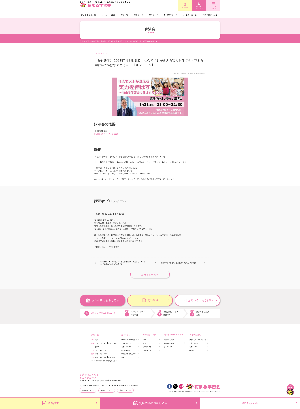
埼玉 (105, 343)
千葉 (101, 343)
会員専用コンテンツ (213, 7)
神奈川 (110, 343)
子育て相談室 (193, 343)
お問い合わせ (250, 403)
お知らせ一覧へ (150, 274)
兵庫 (105, 354)
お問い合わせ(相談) (200, 300)
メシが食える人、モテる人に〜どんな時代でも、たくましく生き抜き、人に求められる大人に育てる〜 (122, 263)
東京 (96, 343)
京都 (96, 354)
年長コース (153, 15)
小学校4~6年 (147, 350)
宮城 (96, 340)
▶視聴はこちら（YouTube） (106, 134)
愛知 (96, 350)
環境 (122, 357)
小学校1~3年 (147, 347)
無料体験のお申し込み (199, 7)
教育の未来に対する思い (129, 340)
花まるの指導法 (126, 347)
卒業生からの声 (169, 343)
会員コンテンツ (125, 390)
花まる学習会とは (88, 15)
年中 (144, 340)
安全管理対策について (97, 386)
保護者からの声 (169, 340)
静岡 (101, 350)
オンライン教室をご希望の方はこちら (103, 361)
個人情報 (83, 386)
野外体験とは (125, 350)
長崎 (113, 357)
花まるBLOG (193, 347)
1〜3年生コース (170, 15)
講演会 (191, 350)
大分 (101, 357)
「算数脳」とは (126, 343)
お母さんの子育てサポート (197, 340)
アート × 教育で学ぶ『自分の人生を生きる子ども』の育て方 (175, 263)
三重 (105, 350)
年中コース (138, 15)
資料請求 (185, 7)
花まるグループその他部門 (118, 386)
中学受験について (210, 15)
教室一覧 (124, 15)
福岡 (96, 357)
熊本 (109, 357)
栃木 (97, 347)
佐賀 (105, 357)
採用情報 (134, 386)
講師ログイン (105, 390)
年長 (144, 343)
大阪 (101, 354)
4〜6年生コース (190, 15)
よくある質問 (168, 347)
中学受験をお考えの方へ (129, 354)
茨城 (115, 343)
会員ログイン (86, 390)
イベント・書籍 (108, 15)
